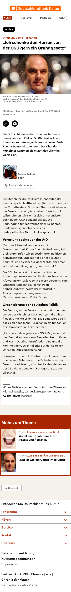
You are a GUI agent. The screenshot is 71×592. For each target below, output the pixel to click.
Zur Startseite (11, 487)
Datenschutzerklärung (17, 553)
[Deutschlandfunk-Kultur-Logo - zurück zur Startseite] (35, 8)
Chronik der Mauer (15, 579)
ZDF (27, 574)
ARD (18, 574)
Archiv (9, 29)
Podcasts (45, 17)
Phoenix (38, 574)
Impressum (9, 564)
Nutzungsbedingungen (18, 559)
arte (49, 574)
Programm (26, 17)
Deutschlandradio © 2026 (20, 585)
